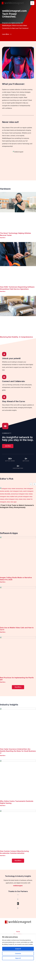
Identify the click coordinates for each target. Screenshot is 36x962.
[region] (18, 948)
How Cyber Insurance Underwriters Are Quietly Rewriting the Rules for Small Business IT (18, 751)
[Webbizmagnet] (13, 3)
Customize (18, 953)
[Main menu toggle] (32, 3)
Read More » (3, 237)
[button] (34, 484)
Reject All (18, 958)
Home (18, 931)
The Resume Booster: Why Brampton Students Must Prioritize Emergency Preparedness (15, 507)
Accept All (18, 948)
